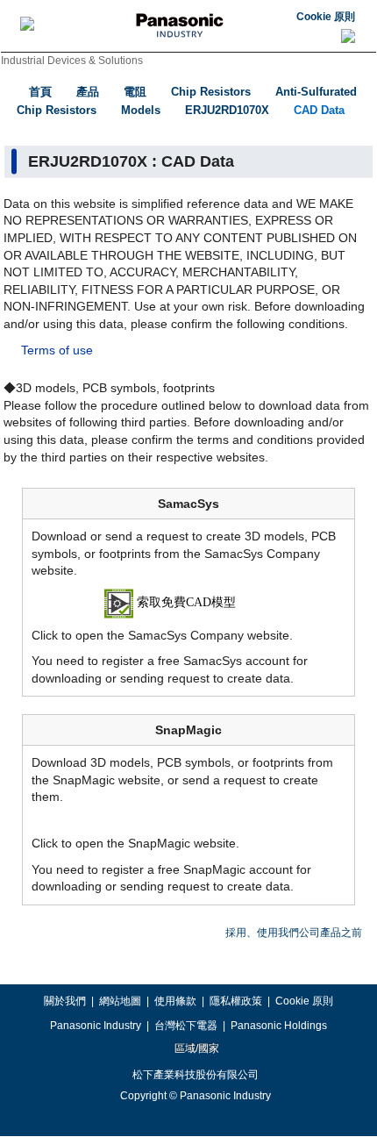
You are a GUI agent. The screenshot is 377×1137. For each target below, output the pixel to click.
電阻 (135, 91)
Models (140, 110)
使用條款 (175, 1001)
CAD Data (319, 110)
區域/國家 (195, 1048)
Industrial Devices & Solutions (72, 60)
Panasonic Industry (95, 1025)
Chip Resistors (211, 91)
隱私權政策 (236, 1001)
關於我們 (65, 1001)
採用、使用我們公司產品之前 (293, 932)
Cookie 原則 (325, 17)
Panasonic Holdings (279, 1025)
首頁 (40, 91)
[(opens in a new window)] (189, 602)
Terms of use (57, 350)
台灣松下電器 (185, 1025)
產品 (87, 91)
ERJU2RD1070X (227, 110)
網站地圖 (120, 1001)
